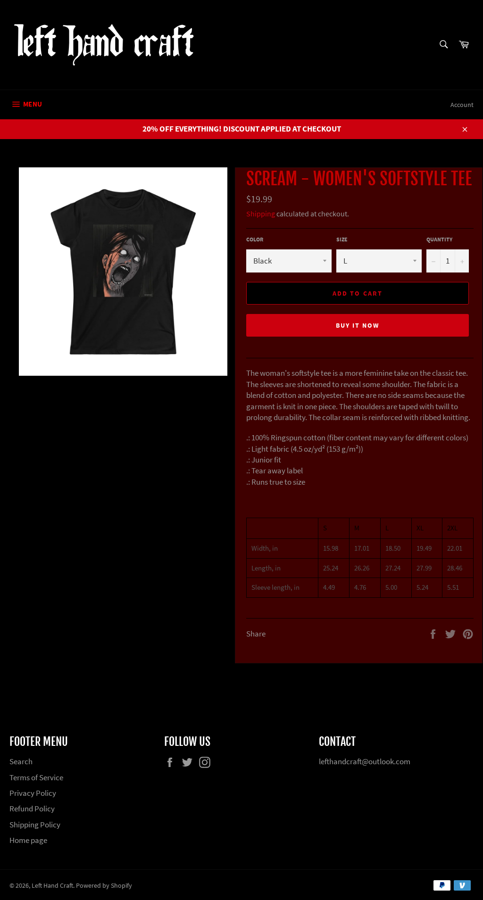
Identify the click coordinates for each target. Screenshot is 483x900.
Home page (28, 840)
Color (254, 239)
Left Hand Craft (52, 886)
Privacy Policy (32, 793)
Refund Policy (32, 808)
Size (342, 239)
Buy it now (358, 325)
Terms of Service (36, 777)
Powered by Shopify (104, 886)
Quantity (439, 239)
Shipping (260, 213)
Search (21, 761)
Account (462, 104)
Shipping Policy (34, 824)
